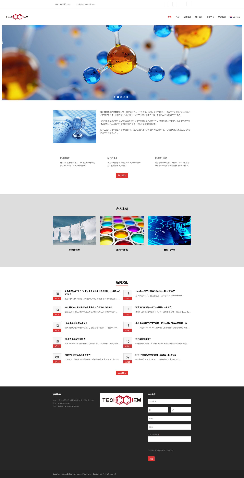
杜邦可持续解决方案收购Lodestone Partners (155, 354)
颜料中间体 (122, 249)
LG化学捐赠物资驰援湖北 (76, 323)
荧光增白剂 (74, 249)
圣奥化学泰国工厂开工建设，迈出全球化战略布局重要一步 (161, 323)
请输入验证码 (154, 434)
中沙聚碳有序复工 (143, 339)
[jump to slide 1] (118, 97)
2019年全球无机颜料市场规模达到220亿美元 (155, 291)
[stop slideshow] (127, 97)
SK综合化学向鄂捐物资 (75, 339)
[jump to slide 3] (124, 97)
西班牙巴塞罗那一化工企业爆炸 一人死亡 (153, 307)
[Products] (74, 243)
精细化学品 (169, 249)
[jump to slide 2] (121, 97)
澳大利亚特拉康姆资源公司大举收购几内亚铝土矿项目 (88, 307)
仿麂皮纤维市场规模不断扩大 (78, 354)
